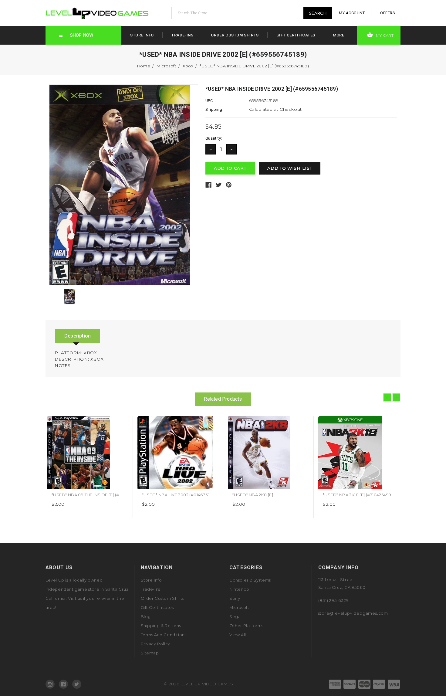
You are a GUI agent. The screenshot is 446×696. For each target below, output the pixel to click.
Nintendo (239, 589)
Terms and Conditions (164, 634)
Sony (234, 598)
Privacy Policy (155, 643)
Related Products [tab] (223, 399)
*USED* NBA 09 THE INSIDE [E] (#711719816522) (98, 494)
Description (77, 336)
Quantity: (213, 138)
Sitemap (150, 652)
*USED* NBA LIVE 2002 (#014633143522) (182, 494)
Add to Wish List (121, 423)
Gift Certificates (295, 35)
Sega (235, 616)
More (338, 35)
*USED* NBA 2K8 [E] (252, 494)
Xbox (188, 65)
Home (143, 65)
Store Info (142, 35)
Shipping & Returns (161, 625)
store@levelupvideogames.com (353, 613)
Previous (387, 397)
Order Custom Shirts (234, 35)
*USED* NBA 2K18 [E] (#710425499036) (361, 494)
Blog (146, 616)
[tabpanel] (87, 467)
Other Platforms (246, 625)
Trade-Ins (182, 35)
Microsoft (166, 65)
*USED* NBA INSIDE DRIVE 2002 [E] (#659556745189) (254, 65)
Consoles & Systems (250, 580)
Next (396, 397)
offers (387, 13)
